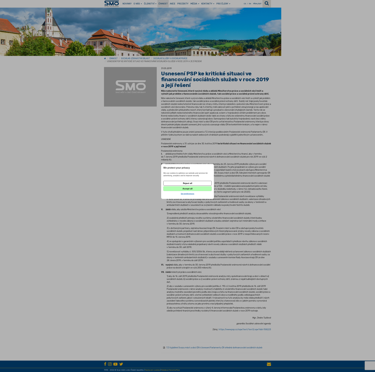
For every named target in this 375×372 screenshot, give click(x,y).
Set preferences (187, 194)
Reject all (187, 183)
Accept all (187, 188)
